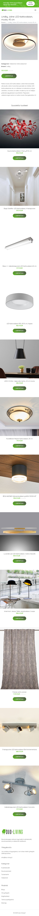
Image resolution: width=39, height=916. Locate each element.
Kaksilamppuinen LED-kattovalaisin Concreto (20, 807)
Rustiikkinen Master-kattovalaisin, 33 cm (19, 439)
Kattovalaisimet (22, 64)
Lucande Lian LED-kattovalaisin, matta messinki (19, 554)
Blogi (3, 889)
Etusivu (3, 22)
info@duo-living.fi (6, 857)
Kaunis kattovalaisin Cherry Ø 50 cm (19, 151)
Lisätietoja (9, 76)
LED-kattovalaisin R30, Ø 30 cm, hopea (19, 324)
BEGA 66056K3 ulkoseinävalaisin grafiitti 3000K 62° (19, 496)
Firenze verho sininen (19, 692)
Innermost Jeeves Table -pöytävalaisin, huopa (19, 611)
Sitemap (4, 903)
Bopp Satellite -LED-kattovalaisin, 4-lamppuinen (19, 208)
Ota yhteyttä (5, 893)
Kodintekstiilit (5, 868)
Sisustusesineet (6, 871)
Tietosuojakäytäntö (7, 899)
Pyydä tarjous (30, 3)
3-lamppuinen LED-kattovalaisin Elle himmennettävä (19, 749)
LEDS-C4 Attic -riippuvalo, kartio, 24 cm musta (19, 381)
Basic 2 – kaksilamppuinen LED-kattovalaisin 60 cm (19, 266)
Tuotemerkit (5, 874)
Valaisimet (13, 64)
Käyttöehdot (5, 896)
